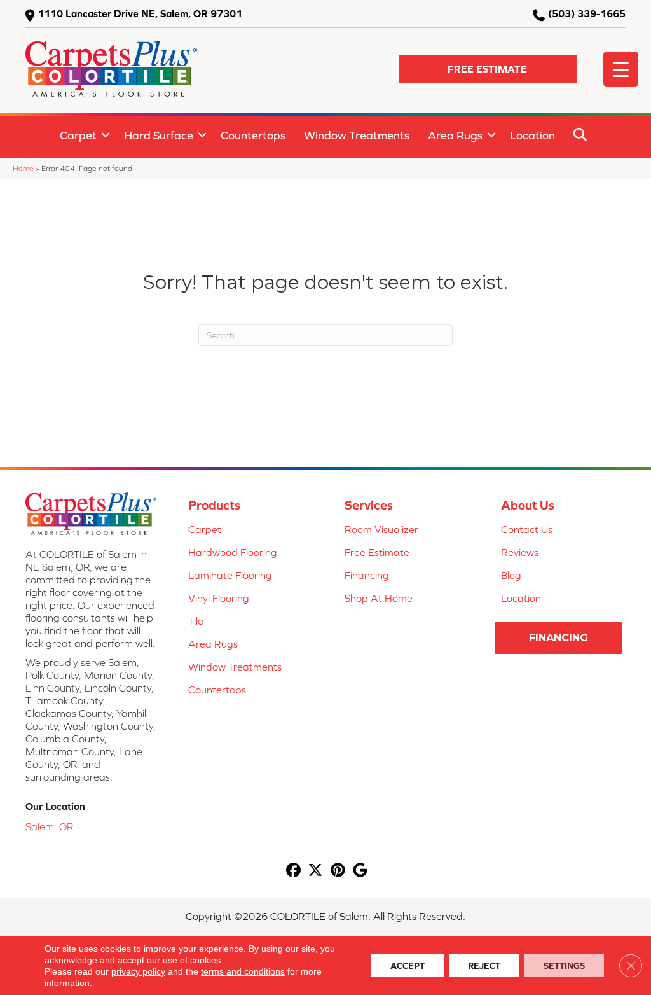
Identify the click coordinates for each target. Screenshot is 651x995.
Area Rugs (455, 135)
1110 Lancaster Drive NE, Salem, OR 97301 (140, 13)
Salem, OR (49, 826)
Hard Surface (158, 135)
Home (23, 168)
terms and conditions (243, 971)
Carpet (78, 135)
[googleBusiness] (360, 871)
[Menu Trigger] (620, 69)
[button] (488, 69)
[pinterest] (338, 871)
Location (532, 135)
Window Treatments (356, 135)
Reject (484, 966)
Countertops (253, 135)
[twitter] (315, 871)
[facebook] (293, 871)
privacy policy (138, 971)
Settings (564, 966)
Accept (407, 966)
